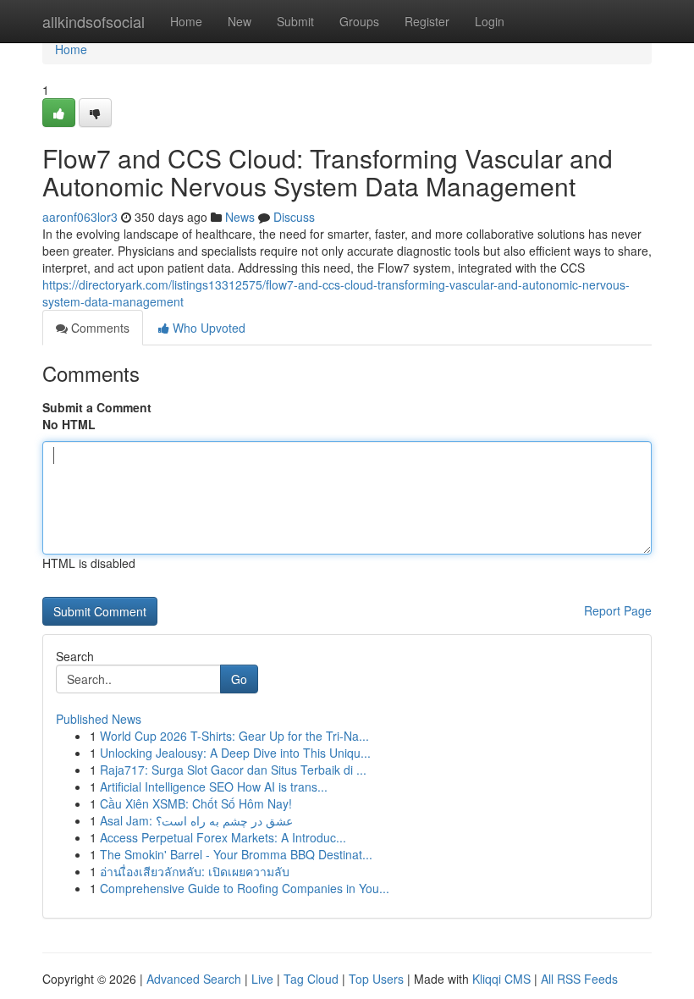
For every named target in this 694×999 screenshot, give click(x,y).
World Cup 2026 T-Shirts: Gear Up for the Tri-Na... (234, 735)
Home (186, 21)
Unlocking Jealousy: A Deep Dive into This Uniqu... (235, 752)
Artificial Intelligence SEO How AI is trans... (214, 786)
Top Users (376, 978)
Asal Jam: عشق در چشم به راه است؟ (196, 820)
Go (239, 679)
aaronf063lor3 (80, 216)
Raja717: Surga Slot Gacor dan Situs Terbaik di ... (233, 769)
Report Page (618, 610)
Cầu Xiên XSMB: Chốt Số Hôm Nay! (196, 803)
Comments (98, 327)
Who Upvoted (207, 327)
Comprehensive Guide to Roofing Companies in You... (244, 888)
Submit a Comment (96, 407)
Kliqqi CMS (501, 978)
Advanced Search (193, 978)
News (240, 216)
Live (262, 978)
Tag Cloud (311, 978)
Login (489, 21)
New (239, 21)
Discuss (294, 216)
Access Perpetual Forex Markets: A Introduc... (223, 837)
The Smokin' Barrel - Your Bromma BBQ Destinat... (236, 854)
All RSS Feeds (579, 978)
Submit (295, 21)
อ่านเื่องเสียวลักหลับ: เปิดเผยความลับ (194, 871)
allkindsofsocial (93, 21)
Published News (98, 718)
